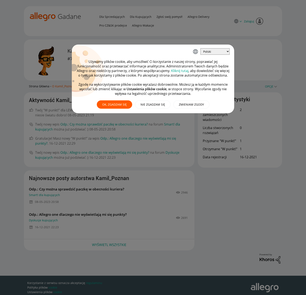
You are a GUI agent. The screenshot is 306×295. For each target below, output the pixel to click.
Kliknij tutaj (179, 70)
